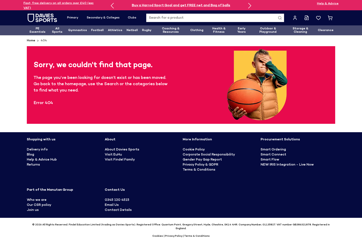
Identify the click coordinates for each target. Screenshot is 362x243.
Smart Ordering (273, 150)
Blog (30, 155)
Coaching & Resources (171, 30)
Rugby (146, 30)
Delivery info (37, 150)
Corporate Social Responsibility (209, 155)
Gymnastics (77, 30)
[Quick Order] (307, 18)
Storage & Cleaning (300, 30)
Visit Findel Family (120, 160)
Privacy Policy (173, 236)
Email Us (112, 205)
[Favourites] (318, 18)
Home (31, 40)
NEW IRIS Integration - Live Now (287, 165)
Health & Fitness (219, 30)
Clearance (326, 30)
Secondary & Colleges (103, 18)
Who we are (37, 200)
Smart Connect (273, 155)
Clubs (132, 18)
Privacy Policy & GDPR (200, 165)
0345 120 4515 (117, 200)
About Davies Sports (122, 150)
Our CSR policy (39, 205)
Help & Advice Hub (42, 160)
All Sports (57, 30)
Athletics (115, 30)
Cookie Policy (194, 150)
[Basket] (330, 18)
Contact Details (118, 210)
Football (97, 30)
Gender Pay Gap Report (202, 160)
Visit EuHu (113, 155)
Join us (33, 210)
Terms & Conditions (199, 170)
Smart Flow (270, 160)
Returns (33, 165)
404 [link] (44, 40)
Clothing (196, 30)
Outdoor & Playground (268, 30)
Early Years (241, 30)
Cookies (158, 236)
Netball (132, 30)
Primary (72, 18)
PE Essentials (37, 30)
